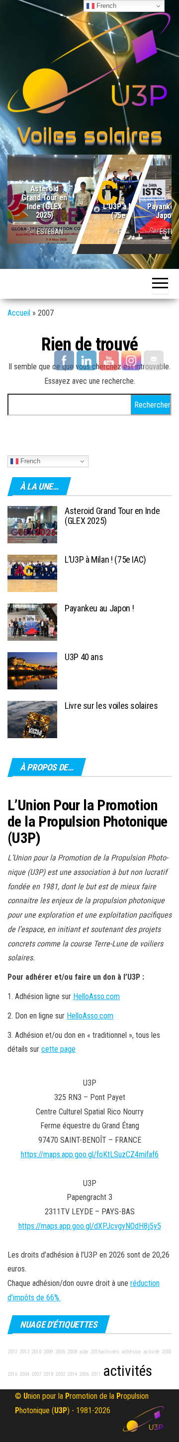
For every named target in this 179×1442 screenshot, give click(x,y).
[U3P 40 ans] (32, 670)
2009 (48, 1352)
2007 (36, 1374)
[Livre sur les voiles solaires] (32, 719)
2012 (24, 1352)
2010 (36, 1352)
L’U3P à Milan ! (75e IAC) (126, 211)
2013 (12, 1352)
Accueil (18, 313)
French (29, 461)
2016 (12, 1374)
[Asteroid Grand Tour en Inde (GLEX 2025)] (89, 197)
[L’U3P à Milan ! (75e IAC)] (32, 573)
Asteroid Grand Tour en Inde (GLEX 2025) (44, 202)
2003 (167, 1352)
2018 (48, 1374)
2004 (24, 1374)
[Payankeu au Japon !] (32, 621)
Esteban (50, 232)
